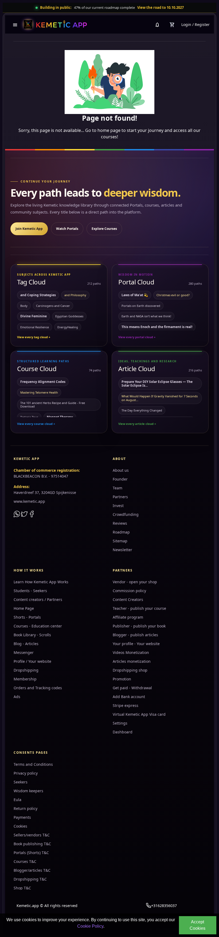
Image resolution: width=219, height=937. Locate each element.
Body (24, 306)
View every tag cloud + (33, 337)
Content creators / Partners (38, 599)
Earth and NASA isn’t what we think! (146, 316)
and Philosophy (75, 295)
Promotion (122, 678)
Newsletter (122, 549)
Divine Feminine (33, 316)
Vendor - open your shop (135, 581)
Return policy (25, 808)
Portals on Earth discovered (141, 306)
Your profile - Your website (136, 643)
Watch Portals (67, 228)
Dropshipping (26, 670)
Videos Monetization (131, 652)
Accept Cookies (197, 925)
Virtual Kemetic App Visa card (139, 714)
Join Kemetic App (29, 228)
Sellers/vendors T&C (32, 834)
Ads (17, 696)
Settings (120, 723)
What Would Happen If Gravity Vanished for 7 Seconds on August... (160, 398)
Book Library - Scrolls (32, 634)
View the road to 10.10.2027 (160, 7)
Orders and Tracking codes (38, 687)
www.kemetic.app (29, 501)
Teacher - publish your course (139, 608)
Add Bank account (129, 696)
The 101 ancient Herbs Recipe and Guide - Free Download (52, 404)
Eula (17, 799)
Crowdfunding (126, 514)
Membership (25, 678)
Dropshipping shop (130, 670)
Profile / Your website (32, 661)
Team (117, 487)
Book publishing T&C (32, 843)
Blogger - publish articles (135, 634)
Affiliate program (128, 617)
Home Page (24, 608)
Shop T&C (22, 887)
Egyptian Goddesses (69, 316)
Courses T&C (25, 861)
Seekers (21, 781)
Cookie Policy (90, 926)
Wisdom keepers (28, 790)
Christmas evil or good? (173, 295)
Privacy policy (26, 773)
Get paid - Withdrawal (132, 687)
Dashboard (122, 731)
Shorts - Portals (27, 617)
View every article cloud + (137, 424)
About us (121, 470)
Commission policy (129, 590)
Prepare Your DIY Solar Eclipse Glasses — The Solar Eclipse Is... (157, 383)
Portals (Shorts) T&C (31, 852)
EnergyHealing (67, 327)
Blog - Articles (26, 643)
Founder (120, 479)
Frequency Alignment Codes (42, 381)
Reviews (120, 523)
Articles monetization (132, 661)
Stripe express (125, 705)
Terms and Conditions (33, 764)
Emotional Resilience (34, 327)
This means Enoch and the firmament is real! (157, 327)
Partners (120, 496)
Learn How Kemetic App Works (41, 581)
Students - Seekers (30, 590)
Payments (22, 817)
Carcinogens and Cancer (53, 306)
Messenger (24, 652)
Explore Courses (104, 228)
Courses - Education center (38, 626)
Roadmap (121, 532)
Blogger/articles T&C (32, 870)
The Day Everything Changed (142, 410)
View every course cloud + (36, 424)
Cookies (20, 826)
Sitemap (120, 540)
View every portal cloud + (136, 337)
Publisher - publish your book (139, 626)
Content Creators (128, 599)
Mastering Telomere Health (39, 392)
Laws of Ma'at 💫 (135, 295)
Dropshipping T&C (30, 879)
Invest (118, 505)
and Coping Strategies (38, 295)
